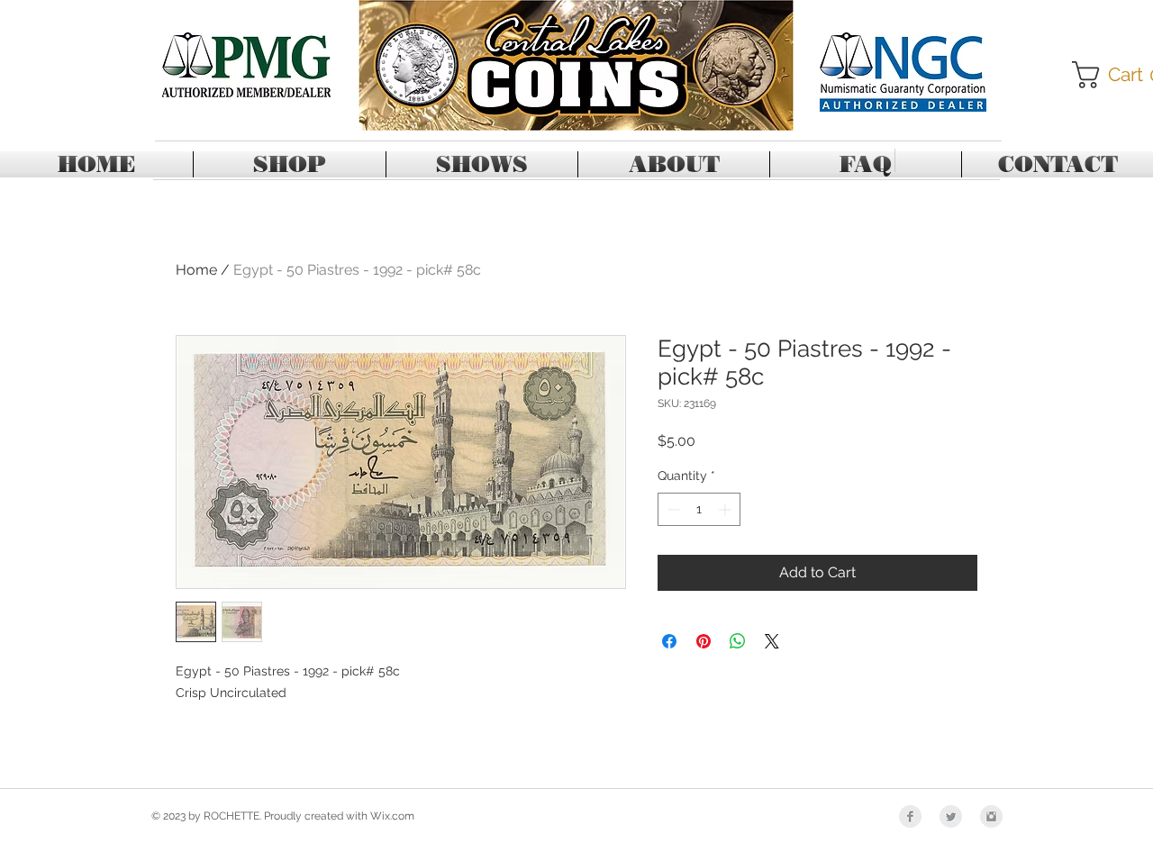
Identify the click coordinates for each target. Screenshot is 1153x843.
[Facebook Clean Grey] (910, 816)
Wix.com (392, 816)
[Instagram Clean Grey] (991, 816)
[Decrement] (671, 509)
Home (196, 269)
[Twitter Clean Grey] (951, 816)
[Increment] (726, 509)
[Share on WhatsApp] (738, 641)
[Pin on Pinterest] (703, 641)
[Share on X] (772, 641)
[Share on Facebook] (669, 641)
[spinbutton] (699, 509)
